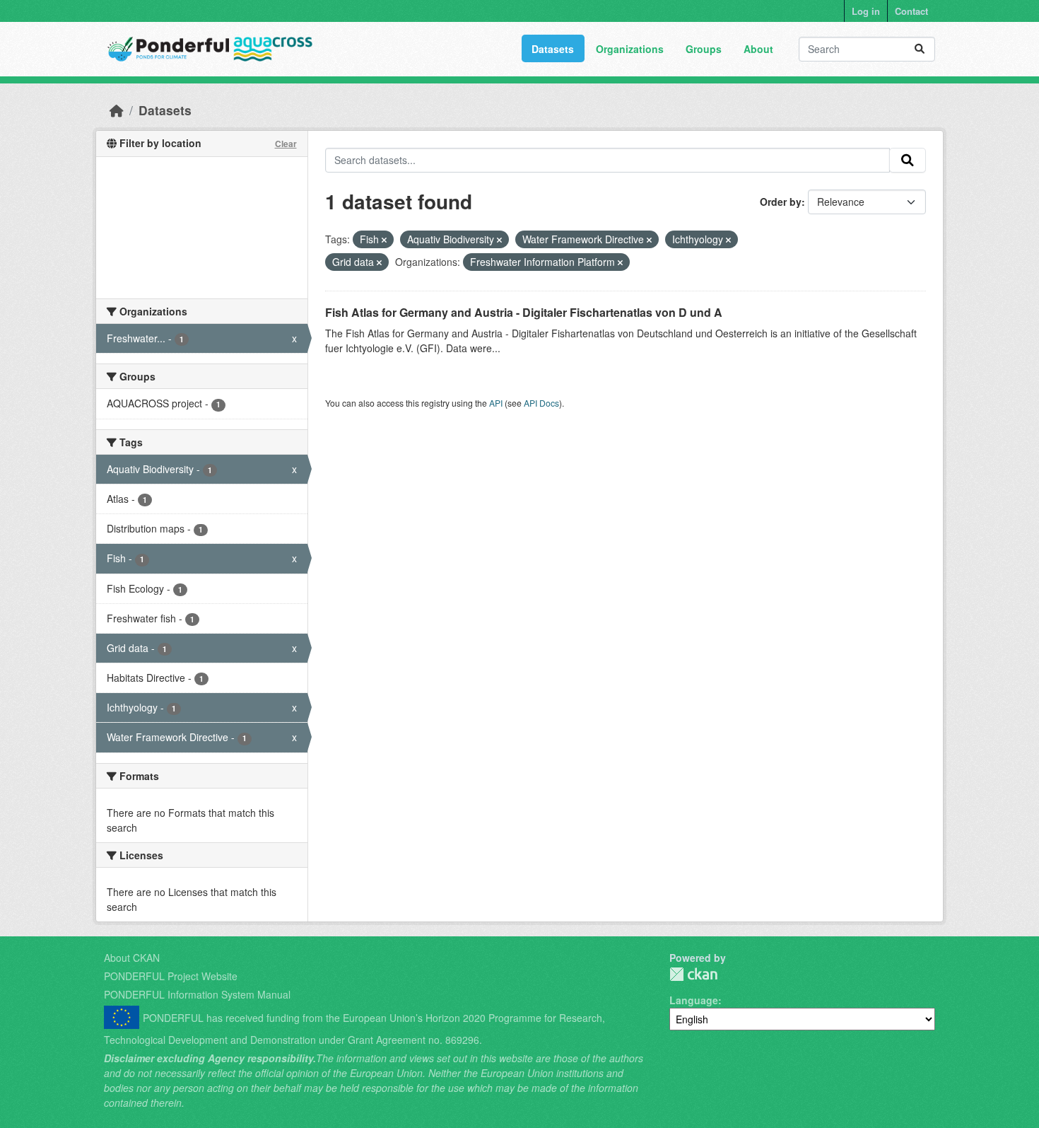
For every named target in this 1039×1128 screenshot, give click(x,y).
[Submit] (919, 49)
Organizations (630, 49)
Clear (286, 143)
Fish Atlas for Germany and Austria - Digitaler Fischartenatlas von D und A (523, 312)
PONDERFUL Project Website (170, 976)
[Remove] (384, 239)
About (758, 49)
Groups (704, 49)
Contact (911, 11)
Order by (781, 201)
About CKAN (132, 957)
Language (693, 1000)
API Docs (541, 403)
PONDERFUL (693, 974)
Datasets (553, 49)
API (496, 403)
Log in (866, 11)
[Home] (117, 110)
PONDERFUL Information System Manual (197, 994)
